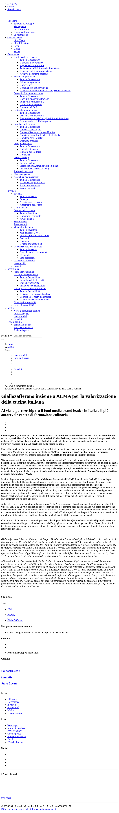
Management (20, 26)
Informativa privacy (17, 728)
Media (17, 51)
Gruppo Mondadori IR (31, 244)
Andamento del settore (31, 204)
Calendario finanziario (24, 260)
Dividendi (25, 255)
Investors (11, 191)
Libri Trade (19, 40)
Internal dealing (21, 157)
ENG (14, 3)
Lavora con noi (14, 322)
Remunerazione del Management (36, 121)
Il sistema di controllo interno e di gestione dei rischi (45, 90)
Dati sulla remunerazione (26, 110)
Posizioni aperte (21, 330)
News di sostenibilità (24, 305)
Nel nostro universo (23, 327)
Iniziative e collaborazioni (32, 285)
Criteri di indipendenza (31, 104)
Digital (17, 48)
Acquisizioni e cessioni (31, 202)
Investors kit (20, 263)
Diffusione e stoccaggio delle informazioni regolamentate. (29, 809)
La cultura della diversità (26, 274)
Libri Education (21, 43)
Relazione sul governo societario (36, 71)
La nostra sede (21, 34)
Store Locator (14, 9)
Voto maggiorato (28, 188)
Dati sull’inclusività (29, 283)
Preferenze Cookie (16, 736)
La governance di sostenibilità (34, 299)
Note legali (12, 725)
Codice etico (26, 85)
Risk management (22, 174)
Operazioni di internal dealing (34, 168)
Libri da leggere (21, 313)
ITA (9, 3)
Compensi (25, 154)
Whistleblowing (15, 742)
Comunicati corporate (24, 210)
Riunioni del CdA (28, 107)
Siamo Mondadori (22, 324)
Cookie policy (14, 733)
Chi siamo (12, 21)
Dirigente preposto (29, 140)
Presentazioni (20, 224)
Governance (13, 54)
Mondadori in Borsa (23, 227)
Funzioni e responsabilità (32, 101)
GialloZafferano (15, 620)
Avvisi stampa (27, 218)
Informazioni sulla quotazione (34, 235)
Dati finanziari (21, 207)
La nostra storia (21, 29)
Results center (20, 221)
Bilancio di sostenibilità (25, 302)
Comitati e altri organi (24, 124)
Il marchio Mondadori (24, 32)
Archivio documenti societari (34, 73)
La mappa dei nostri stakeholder (35, 296)
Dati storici (25, 238)
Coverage (24, 241)
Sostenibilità (13, 269)
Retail (16, 46)
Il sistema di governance (25, 57)
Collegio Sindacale (23, 143)
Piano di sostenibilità (24, 271)
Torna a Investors (28, 196)
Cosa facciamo (14, 37)
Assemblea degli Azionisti (26, 177)
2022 (9, 609)
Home (10, 344)
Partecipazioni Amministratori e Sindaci (39, 165)
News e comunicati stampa (27, 310)
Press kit (18, 319)
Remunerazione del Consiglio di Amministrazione (44, 118)
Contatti (11, 6)
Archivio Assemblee (30, 185)
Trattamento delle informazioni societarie (40, 68)
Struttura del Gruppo (24, 23)
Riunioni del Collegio (30, 152)
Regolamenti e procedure (32, 65)
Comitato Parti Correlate (32, 138)
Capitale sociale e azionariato (28, 246)
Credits (10, 739)
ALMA (11, 614)
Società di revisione (23, 171)
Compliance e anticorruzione (34, 87)
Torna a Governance (30, 60)
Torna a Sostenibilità (30, 277)
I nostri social (20, 316)
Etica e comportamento (25, 76)
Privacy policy (14, 731)
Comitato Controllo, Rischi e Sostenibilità (40, 135)
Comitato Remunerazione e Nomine (37, 132)
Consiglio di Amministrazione (28, 93)
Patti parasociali (27, 257)
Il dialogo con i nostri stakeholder (30, 288)
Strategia (18, 193)
